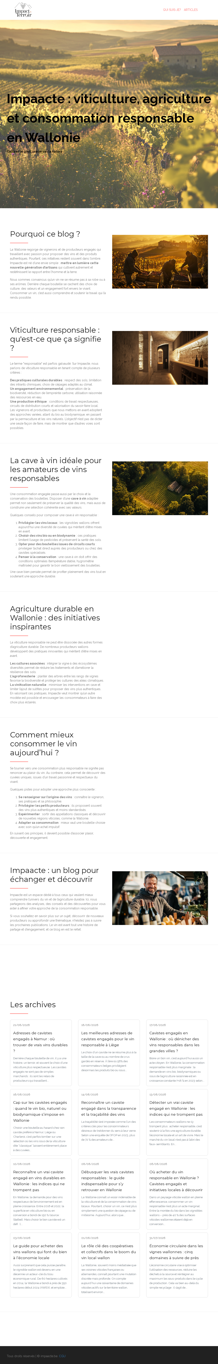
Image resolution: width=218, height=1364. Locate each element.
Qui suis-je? (172, 10)
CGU (62, 1356)
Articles (191, 10)
